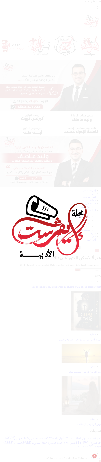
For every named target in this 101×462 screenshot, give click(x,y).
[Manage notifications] (94, 456)
